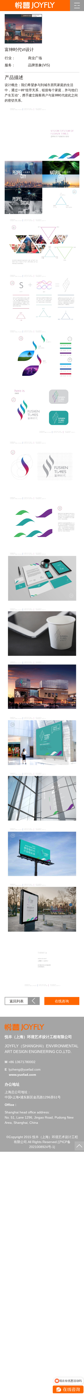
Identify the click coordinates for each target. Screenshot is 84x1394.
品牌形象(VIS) (39, 65)
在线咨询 (62, 1001)
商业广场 (35, 58)
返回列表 (17, 1001)
